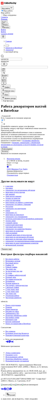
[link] (5, 24)
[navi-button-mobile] (3, 37)
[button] (3, 30)
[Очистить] (4, 64)
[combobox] (11, 59)
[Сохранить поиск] (3, 70)
